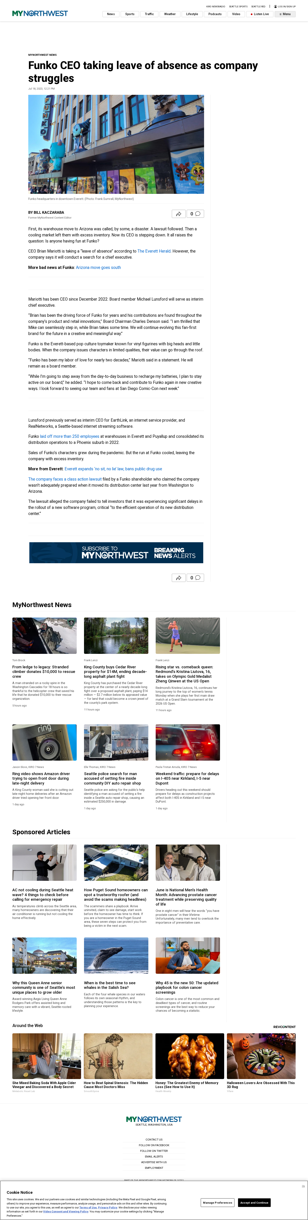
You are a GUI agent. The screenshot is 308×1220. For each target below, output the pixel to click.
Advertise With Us (154, 1162)
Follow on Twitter (154, 1150)
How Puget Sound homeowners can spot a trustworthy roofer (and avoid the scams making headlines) (116, 895)
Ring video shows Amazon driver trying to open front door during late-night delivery (41, 779)
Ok (303, 1186)
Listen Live (261, 14)
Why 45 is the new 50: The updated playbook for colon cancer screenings (187, 988)
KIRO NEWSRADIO (215, 6)
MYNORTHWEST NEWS (42, 54)
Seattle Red (258, 6)
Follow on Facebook (154, 1145)
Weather (170, 14)
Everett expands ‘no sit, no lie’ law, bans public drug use (113, 469)
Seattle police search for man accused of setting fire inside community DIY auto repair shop (112, 779)
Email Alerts (154, 1156)
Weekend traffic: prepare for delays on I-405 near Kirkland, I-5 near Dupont (187, 779)
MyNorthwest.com (150, 1180)
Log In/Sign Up (286, 6)
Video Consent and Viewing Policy (65, 1211)
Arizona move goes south (98, 267)
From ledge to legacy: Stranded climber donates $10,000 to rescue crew (43, 672)
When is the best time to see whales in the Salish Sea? (110, 985)
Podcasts (215, 14)
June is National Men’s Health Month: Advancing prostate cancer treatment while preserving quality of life (186, 897)
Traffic (149, 14)
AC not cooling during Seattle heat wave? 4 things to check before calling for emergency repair (42, 895)
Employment (154, 1167)
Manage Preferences (217, 1202)
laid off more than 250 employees (69, 436)
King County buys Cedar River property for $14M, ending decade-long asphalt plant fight (115, 672)
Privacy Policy (107, 1207)
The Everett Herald (154, 251)
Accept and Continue (254, 1202)
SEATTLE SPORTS (238, 6)
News (111, 14)
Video (236, 14)
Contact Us (154, 1139)
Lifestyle (192, 14)
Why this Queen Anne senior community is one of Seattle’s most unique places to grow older (43, 988)
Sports (130, 14)
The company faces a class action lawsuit (65, 479)
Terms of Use (88, 1207)
